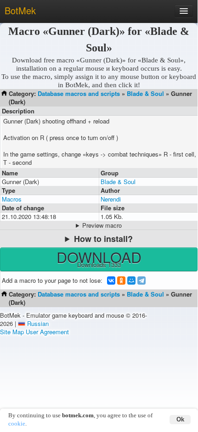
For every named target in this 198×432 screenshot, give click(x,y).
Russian (38, 323)
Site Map (12, 331)
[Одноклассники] (121, 280)
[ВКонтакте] (111, 280)
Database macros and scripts (79, 93)
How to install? (103, 239)
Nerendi (111, 199)
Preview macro (102, 225)
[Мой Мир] (131, 280)
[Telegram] (141, 280)
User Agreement (47, 331)
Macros (12, 199)
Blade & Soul (145, 93)
